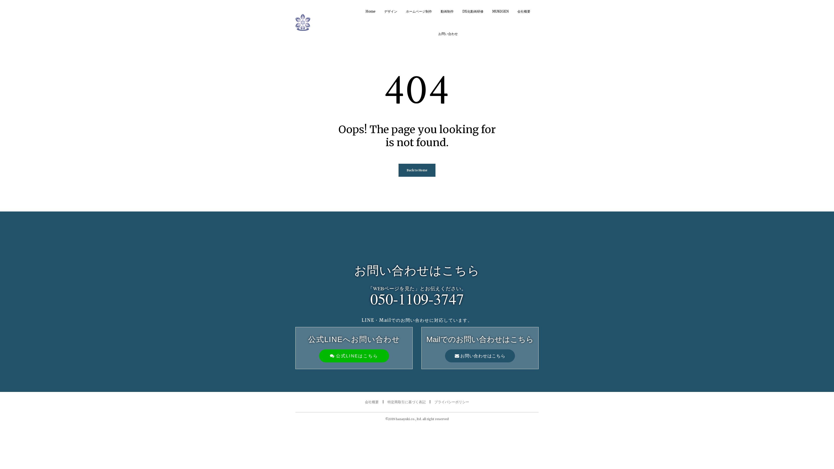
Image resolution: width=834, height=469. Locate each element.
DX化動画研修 (472, 11)
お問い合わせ (448, 34)
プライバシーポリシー (451, 402)
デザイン (390, 11)
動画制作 (447, 11)
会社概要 (523, 11)
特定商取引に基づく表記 (406, 402)
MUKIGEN (500, 11)
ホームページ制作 (419, 11)
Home (371, 11)
